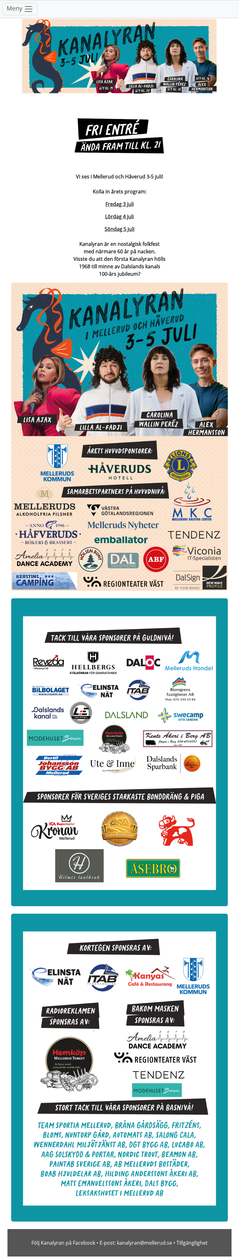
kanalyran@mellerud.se (144, 1242)
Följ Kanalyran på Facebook (63, 1242)
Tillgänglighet (192, 1242)
